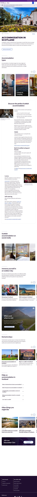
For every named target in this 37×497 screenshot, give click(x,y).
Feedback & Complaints (5, 483)
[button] (35, 3)
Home (2, 33)
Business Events (16, 481)
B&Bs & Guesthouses (7, 93)
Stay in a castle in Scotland (26, 361)
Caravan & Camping (20, 93)
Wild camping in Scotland (25, 297)
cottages (10, 203)
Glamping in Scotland (7, 297)
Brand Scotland (16, 490)
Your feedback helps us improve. (9, 6)
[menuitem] (7, 481)
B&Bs (17, 168)
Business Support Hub (17, 483)
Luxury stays (7, 181)
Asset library (16, 486)
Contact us (4, 481)
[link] (33, 3)
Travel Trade (16, 485)
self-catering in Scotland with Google (13, 219)
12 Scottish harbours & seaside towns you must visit (10, 431)
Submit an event (4, 485)
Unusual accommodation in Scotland (9, 362)
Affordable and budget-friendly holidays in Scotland (26, 431)
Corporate (15, 488)
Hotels (32, 94)
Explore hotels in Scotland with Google (21, 145)
